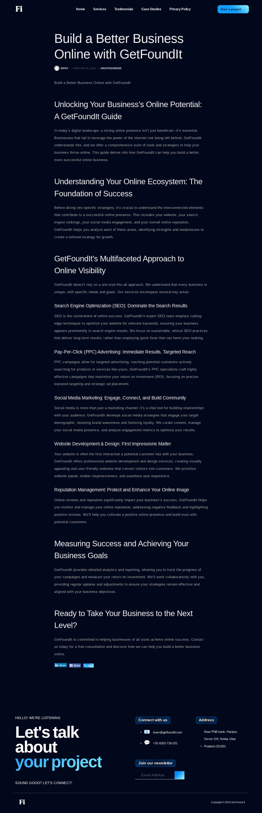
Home (80, 9)
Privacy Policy (180, 9)
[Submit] (179, 775)
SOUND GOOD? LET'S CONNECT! (43, 783)
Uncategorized (111, 68)
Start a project (231, 9)
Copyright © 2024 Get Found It (228, 802)
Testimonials (123, 9)
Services (99, 9)
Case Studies (151, 9)
